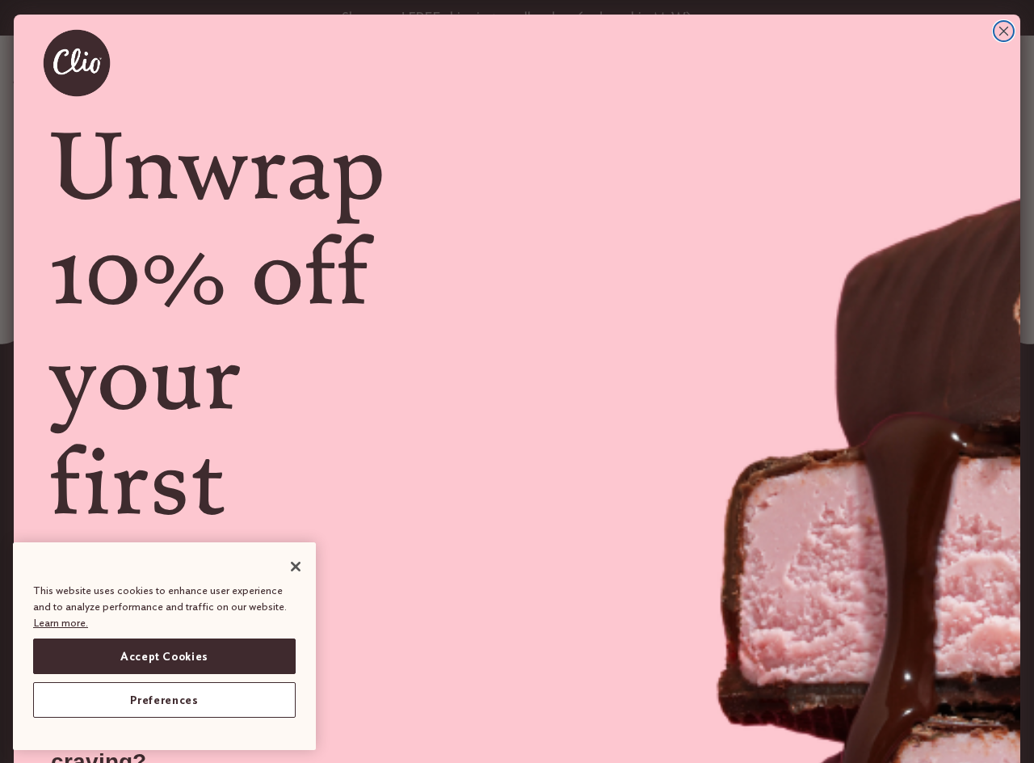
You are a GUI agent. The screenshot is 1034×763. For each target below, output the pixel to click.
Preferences (164, 699)
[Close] (295, 566)
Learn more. (60, 621)
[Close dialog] (1004, 31)
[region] (164, 646)
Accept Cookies (164, 656)
